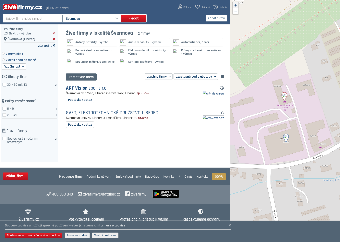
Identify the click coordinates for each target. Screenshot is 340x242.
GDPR (219, 176)
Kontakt (202, 176)
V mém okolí (14, 54)
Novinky (168, 176)
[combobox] (33, 18)
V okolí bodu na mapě (21, 60)
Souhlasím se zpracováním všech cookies (33, 235)
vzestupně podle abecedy (194, 76)
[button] (185, 7)
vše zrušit (45, 45)
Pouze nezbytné (77, 235)
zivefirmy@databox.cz (101, 194)
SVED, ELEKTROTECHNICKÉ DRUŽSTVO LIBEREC (112, 112)
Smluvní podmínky (128, 176)
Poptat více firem (81, 77)
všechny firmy (157, 76)
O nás (188, 176)
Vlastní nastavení (105, 235)
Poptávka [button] (80, 99)
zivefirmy (139, 194)
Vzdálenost (12, 66)
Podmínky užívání (99, 176)
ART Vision (86, 88)
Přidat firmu (216, 18)
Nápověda (152, 176)
